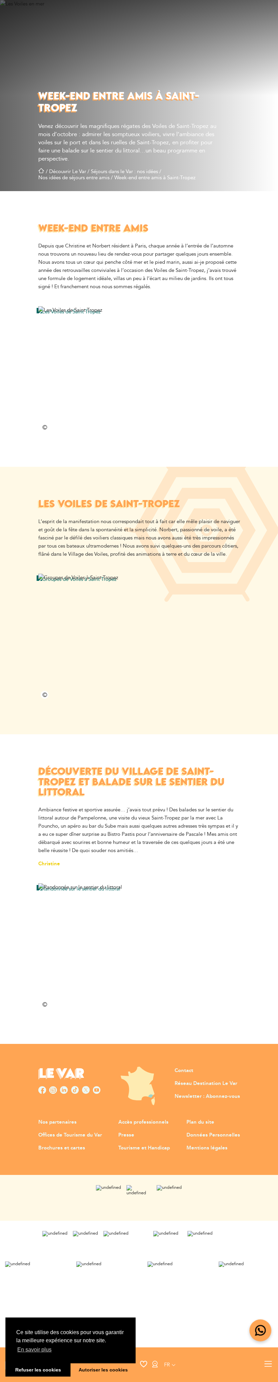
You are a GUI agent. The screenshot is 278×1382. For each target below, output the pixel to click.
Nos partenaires (57, 1122)
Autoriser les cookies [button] (103, 1369)
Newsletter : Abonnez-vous (207, 1096)
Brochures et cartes (61, 1148)
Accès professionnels (143, 1122)
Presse (126, 1135)
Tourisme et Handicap (144, 1148)
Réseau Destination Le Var (206, 1083)
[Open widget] (261, 1331)
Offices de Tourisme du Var (70, 1135)
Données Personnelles (213, 1135)
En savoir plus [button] (34, 1349)
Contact (184, 1070)
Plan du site (200, 1122)
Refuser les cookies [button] (38, 1369)
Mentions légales (206, 1148)
